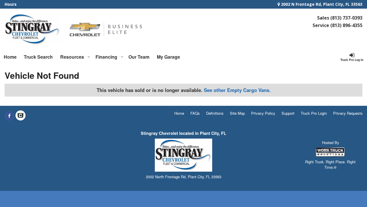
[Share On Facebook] (9, 116)
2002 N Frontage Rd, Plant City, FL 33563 (321, 4)
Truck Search (38, 56)
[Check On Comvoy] (20, 116)
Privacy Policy (263, 113)
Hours (11, 4)
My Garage (168, 56)
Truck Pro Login (314, 113)
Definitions (215, 113)
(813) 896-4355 (346, 25)
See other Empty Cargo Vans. (237, 90)
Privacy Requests (348, 113)
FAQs (195, 113)
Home (10, 56)
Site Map (237, 113)
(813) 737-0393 (346, 18)
